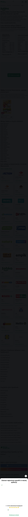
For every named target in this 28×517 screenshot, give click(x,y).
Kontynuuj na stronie (14, 515)
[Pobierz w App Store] (14, 511)
